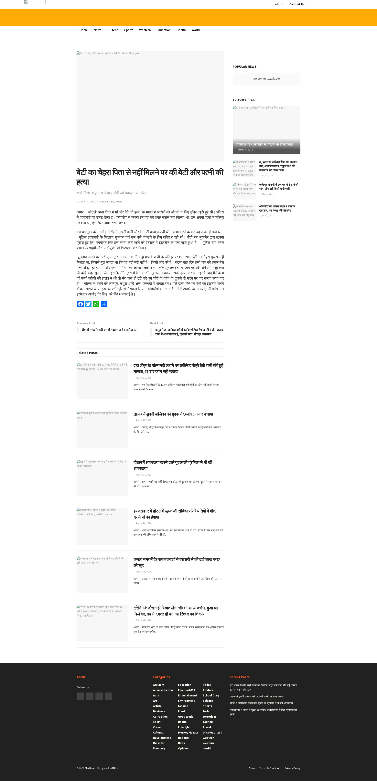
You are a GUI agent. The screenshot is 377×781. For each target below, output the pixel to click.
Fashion (183, 706)
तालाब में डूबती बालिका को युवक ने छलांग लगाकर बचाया (173, 414)
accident (158, 685)
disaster (159, 743)
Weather (208, 738)
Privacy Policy (292, 768)
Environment (186, 701)
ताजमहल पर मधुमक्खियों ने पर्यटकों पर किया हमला (264, 144)
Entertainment (187, 695)
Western (145, 30)
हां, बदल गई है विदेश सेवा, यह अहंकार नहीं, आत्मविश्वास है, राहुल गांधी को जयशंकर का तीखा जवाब (278, 166)
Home (71, 22)
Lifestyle (183, 727)
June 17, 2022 (268, 215)
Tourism (208, 722)
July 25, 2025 (267, 194)
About (279, 4)
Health (181, 30)
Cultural (158, 732)
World (196, 30)
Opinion (183, 748)
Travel (207, 727)
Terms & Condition (269, 768)
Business (159, 711)
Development (162, 738)
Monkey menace (188, 732)
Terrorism (209, 716)
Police (207, 685)
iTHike (105, 775)
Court (156, 722)
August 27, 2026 (143, 378)
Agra (156, 695)
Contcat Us (297, 4)
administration (163, 690)
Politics (208, 690)
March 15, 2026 (245, 150)
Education (164, 30)
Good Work (185, 716)
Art (155, 701)
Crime (157, 727)
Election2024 (186, 690)
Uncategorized (212, 732)
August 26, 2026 (143, 523)
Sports (128, 30)
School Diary (211, 695)
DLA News (80, 775)
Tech (206, 711)
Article (157, 706)
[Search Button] (118, 8)
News (181, 743)
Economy (159, 748)
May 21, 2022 (267, 175)
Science (208, 701)
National (183, 738)
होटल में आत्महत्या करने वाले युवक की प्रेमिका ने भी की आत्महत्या (261, 703)
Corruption (160, 716)
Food (181, 711)
